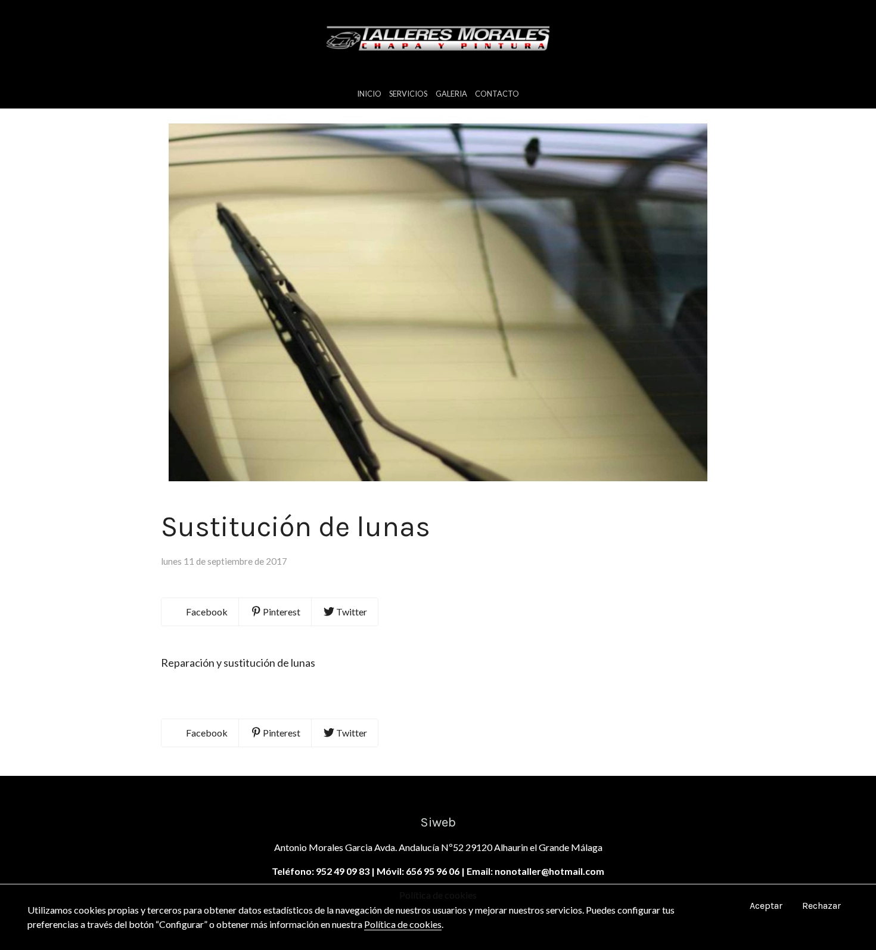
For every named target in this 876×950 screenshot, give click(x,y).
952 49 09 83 (342, 871)
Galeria (451, 93)
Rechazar (821, 905)
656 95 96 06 (432, 871)
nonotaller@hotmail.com (549, 871)
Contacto (497, 93)
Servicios (408, 93)
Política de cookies (403, 924)
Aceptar (766, 905)
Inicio (369, 93)
